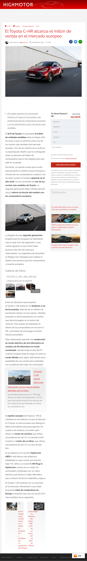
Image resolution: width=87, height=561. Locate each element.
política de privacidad (71, 158)
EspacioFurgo (44, 557)
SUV (37, 26)
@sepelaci (24, 42)
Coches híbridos (28, 26)
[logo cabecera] (18, 4)
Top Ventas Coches (32, 557)
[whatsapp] (80, 41)
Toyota (17, 26)
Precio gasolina (54, 14)
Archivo (54, 557)
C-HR (9, 26)
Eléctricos (7, 14)
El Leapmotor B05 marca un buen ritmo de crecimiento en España (64, 208)
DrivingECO (20, 557)
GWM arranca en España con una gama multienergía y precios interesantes (64, 227)
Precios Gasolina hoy (7, 557)
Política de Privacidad (65, 557)
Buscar (66, 14)
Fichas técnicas (30, 14)
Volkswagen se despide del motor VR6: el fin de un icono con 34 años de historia (30, 528)
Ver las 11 (35, 291)
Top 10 (42, 14)
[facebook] (71, 41)
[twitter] (75, 41)
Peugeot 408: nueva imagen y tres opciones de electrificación (64, 246)
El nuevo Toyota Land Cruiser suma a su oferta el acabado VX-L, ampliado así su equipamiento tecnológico (20, 526)
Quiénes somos (9, 19)
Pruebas (17, 14)
